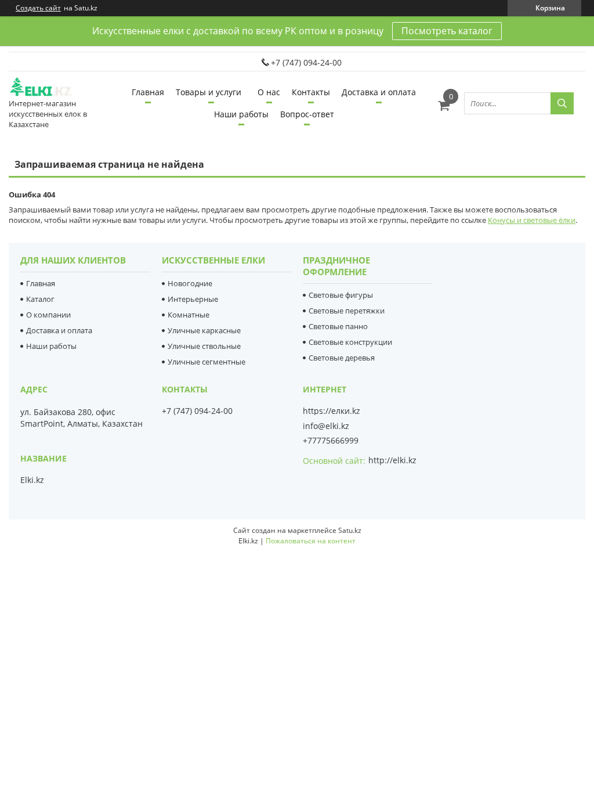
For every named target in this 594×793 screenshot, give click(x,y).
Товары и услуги (208, 92)
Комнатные (188, 314)
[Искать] (562, 103)
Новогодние (190, 283)
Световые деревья (342, 357)
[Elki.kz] (52, 87)
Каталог (40, 299)
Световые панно (338, 326)
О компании (48, 314)
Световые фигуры (341, 295)
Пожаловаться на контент (311, 541)
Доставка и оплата (379, 92)
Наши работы (241, 114)
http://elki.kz (392, 460)
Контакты (311, 92)
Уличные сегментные (206, 361)
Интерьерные (193, 299)
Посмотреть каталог (446, 30)
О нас (269, 92)
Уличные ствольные (204, 346)
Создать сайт (38, 8)
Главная (148, 92)
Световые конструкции (350, 342)
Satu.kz (349, 530)
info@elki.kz (326, 426)
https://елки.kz (331, 411)
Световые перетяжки (347, 310)
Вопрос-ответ (307, 114)
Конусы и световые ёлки (531, 220)
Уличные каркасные (204, 330)
